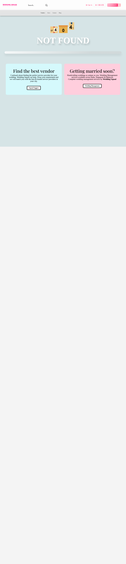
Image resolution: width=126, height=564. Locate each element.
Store (48, 12)
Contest (54, 12)
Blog (60, 12)
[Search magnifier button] (46, 5)
